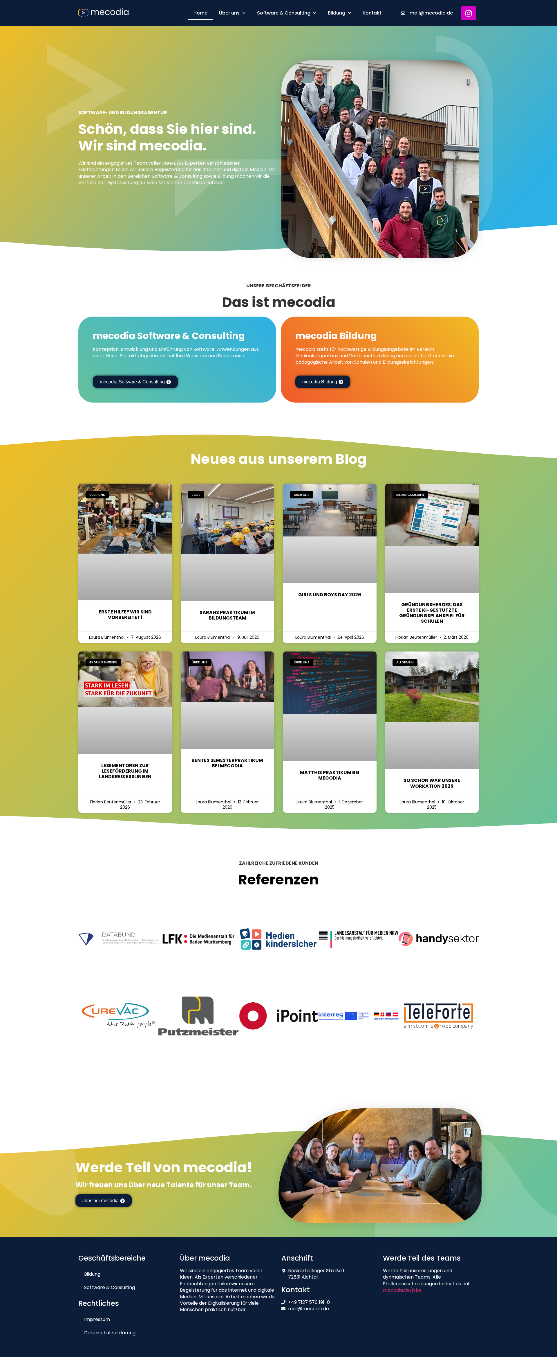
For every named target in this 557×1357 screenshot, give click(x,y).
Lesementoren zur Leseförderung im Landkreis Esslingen (125, 771)
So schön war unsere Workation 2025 (432, 783)
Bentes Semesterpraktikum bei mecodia (227, 763)
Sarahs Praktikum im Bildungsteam (227, 615)
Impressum (97, 1319)
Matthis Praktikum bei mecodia (329, 775)
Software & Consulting (283, 13)
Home (200, 13)
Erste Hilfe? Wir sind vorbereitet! (125, 615)
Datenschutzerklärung (109, 1332)
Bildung (336, 13)
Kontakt (372, 13)
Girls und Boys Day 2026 (329, 594)
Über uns (229, 13)
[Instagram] (468, 13)
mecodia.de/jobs (402, 1290)
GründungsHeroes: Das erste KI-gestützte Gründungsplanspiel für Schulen (432, 613)
